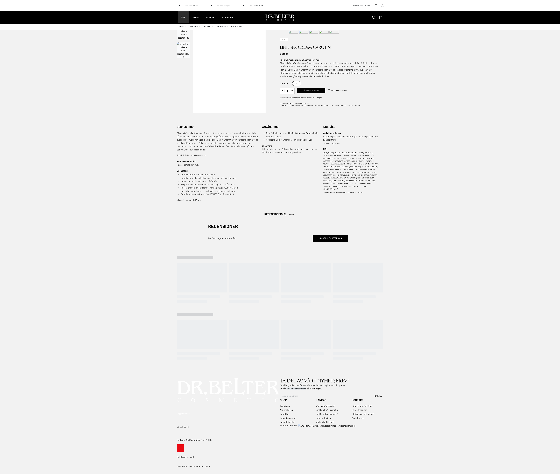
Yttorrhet (357, 105)
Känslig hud (299, 105)
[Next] (257, 70)
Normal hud (325, 105)
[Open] (376, 5)
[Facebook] (188, 448)
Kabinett (290, 105)
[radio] (296, 83)
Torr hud (343, 105)
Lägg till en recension (330, 238)
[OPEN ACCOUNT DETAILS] (382, 5)
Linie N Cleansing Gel (299, 133)
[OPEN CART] (381, 17)
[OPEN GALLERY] (229, 69)
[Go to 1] (183, 32)
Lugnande (308, 105)
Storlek (284, 84)
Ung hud (350, 105)
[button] (280, 214)
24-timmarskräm (295, 103)
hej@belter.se (183, 413)
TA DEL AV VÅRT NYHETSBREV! (314, 380)
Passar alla (335, 105)
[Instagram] (180, 448)
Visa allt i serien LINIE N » (189, 200)
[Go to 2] (183, 50)
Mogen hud (316, 105)
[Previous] (201, 70)
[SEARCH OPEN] (374, 17)
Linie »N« (305, 103)
